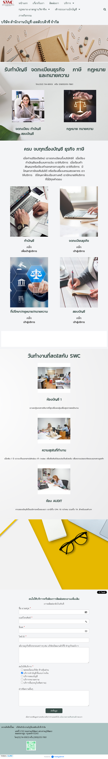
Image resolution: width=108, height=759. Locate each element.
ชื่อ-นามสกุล (25, 608)
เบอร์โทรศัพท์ (25, 617)
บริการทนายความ (31, 679)
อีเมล (22, 627)
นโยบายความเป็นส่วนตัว (68, 717)
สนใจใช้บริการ (26, 666)
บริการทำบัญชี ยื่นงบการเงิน (36, 673)
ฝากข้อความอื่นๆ (26, 689)
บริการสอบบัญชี (30, 676)
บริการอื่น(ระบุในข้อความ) (34, 683)
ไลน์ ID (22, 636)
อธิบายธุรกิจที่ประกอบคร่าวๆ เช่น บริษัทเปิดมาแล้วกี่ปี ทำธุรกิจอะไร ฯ (48, 646)
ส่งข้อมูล (54, 710)
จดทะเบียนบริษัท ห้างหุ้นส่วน (36, 670)
